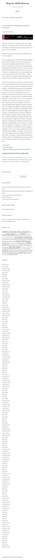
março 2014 (5, 447)
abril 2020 (4, 303)
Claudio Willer (25, 235)
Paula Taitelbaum (26, 248)
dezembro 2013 (6, 453)
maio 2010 (4, 540)
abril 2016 (4, 396)
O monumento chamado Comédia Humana (15, 26)
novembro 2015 (6, 406)
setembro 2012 (6, 483)
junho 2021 (5, 290)
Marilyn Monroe (22, 243)
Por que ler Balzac (8, 147)
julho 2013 (4, 463)
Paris (21, 248)
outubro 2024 (5, 264)
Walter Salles (23, 253)
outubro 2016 (5, 384)
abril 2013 (4, 469)
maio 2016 (4, 394)
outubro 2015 (5, 408)
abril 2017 (4, 372)
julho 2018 (4, 341)
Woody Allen (13, 254)
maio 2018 (4, 345)
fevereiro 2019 (6, 329)
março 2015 (5, 423)
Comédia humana (23, 159)
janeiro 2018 (5, 353)
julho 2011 (4, 512)
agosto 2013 (5, 461)
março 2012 (5, 496)
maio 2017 (4, 370)
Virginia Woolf (16, 253)
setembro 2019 (6, 315)
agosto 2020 (5, 299)
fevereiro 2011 (6, 522)
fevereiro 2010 (6, 546)
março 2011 (5, 520)
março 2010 (5, 544)
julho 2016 (4, 390)
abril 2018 (4, 347)
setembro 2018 (6, 337)
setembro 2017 (6, 362)
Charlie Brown (18, 235)
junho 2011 (5, 514)
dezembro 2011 (6, 502)
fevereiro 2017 (6, 376)
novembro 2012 (6, 479)
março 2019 (5, 327)
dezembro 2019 (6, 309)
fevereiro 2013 (6, 473)
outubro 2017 (5, 360)
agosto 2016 (5, 388)
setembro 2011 (6, 508)
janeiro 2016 (5, 402)
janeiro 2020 (5, 307)
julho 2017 (4, 366)
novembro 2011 (6, 504)
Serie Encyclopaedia (24, 250)
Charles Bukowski (8, 235)
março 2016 (5, 398)
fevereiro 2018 (6, 351)
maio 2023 (4, 274)
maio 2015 (4, 418)
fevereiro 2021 (6, 294)
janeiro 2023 (5, 282)
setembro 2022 (6, 286)
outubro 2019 (5, 313)
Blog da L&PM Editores (17, 3)
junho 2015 (5, 416)
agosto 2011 (5, 510)
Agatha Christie (9, 231)
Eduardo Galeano (23, 237)
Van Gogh (9, 253)
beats (23, 233)
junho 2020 (5, 301)
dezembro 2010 (6, 526)
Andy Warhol (11, 234)
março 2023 (5, 278)
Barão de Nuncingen (13, 159)
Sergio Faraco (15, 250)
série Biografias (20, 251)
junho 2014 (5, 441)
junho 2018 (5, 343)
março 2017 (5, 374)
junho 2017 (5, 368)
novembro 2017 (6, 357)
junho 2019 (5, 321)
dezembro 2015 (6, 404)
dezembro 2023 (6, 270)
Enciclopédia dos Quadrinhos (9, 239)
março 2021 (5, 292)
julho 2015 (4, 414)
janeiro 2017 (5, 378)
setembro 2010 (6, 532)
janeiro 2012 (5, 500)
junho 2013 (5, 465)
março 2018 (5, 349)
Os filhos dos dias (13, 248)
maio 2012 (4, 492)
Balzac (31, 60)
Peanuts (5, 250)
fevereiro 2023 (6, 280)
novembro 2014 (6, 431)
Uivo (5, 253)
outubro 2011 (5, 506)
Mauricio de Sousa (14, 245)
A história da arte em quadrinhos (10, 199)
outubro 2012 (5, 481)
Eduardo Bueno (11, 237)
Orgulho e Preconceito (25, 247)
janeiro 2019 (5, 331)
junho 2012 (5, 490)
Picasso (10, 250)
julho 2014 (4, 439)
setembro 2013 (6, 459)
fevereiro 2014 (6, 449)
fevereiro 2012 (6, 498)
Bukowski (28, 234)
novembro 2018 (6, 333)
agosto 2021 (5, 288)
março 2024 (5, 266)
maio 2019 (4, 323)
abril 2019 (4, 325)
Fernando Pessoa (21, 239)
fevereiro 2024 (6, 268)
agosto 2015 (5, 412)
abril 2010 (4, 542)
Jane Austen (6, 243)
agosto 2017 (5, 364)
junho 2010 (5, 538)
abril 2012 (4, 494)
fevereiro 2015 (6, 425)
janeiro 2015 (5, 427)
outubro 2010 (5, 530)
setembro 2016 (6, 386)
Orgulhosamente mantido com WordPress (12, 557)
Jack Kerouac (23, 241)
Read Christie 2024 (7, 197)
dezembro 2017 (6, 355)
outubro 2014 (5, 433)
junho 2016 (5, 392)
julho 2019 (4, 319)
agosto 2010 (5, 534)
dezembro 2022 (6, 284)
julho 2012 (4, 488)
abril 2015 (4, 420)
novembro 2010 (6, 528)
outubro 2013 (5, 457)
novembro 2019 (6, 311)
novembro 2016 (6, 382)
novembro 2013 (6, 455)
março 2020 (5, 305)
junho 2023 (5, 272)
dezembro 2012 (6, 477)
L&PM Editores (25, 161)
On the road (14, 246)
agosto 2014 (5, 437)
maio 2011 (4, 516)
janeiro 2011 (5, 524)
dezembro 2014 (6, 429)
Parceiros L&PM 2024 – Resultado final (12, 195)
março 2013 (5, 471)
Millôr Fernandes (25, 245)
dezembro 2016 (6, 380)
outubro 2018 (5, 335)
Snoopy (11, 251)
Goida (28, 239)
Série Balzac (19, 157)
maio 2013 (4, 467)
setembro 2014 (6, 435)
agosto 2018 (5, 339)
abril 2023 (4, 276)
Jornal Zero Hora (14, 243)
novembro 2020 (6, 297)
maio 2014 (4, 443)
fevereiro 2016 (6, 400)
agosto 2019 (5, 317)
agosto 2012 (5, 486)
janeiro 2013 (5, 475)
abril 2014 (4, 445)
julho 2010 (4, 536)
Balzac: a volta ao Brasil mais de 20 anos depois (16, 149)
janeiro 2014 (5, 451)
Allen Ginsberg (22, 231)
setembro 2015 (6, 410)
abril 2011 (4, 518)
